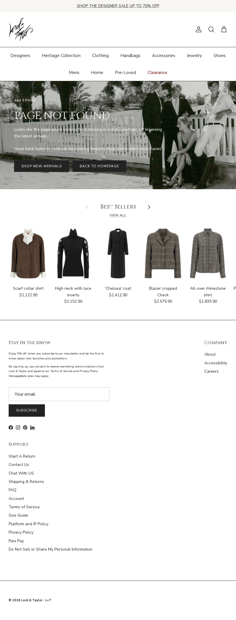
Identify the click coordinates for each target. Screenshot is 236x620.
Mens (74, 72)
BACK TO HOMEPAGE (99, 166)
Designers (20, 55)
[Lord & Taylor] (21, 29)
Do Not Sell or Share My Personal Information (50, 549)
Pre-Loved (125, 72)
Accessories (163, 55)
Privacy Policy (21, 532)
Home (97, 72)
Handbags (130, 55)
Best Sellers (118, 207)
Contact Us (19, 464)
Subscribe (26, 410)
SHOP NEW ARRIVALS (41, 166)
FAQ (12, 490)
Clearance (157, 72)
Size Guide (18, 515)
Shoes (220, 55)
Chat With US (21, 473)
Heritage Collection (61, 55)
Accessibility (215, 363)
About (210, 354)
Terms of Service (24, 507)
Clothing (100, 55)
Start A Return (22, 456)
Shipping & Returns (26, 481)
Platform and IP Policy (28, 524)
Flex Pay (16, 541)
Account (16, 498)
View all (118, 215)
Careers (211, 371)
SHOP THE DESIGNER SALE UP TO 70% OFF (118, 6)
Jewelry (194, 55)
